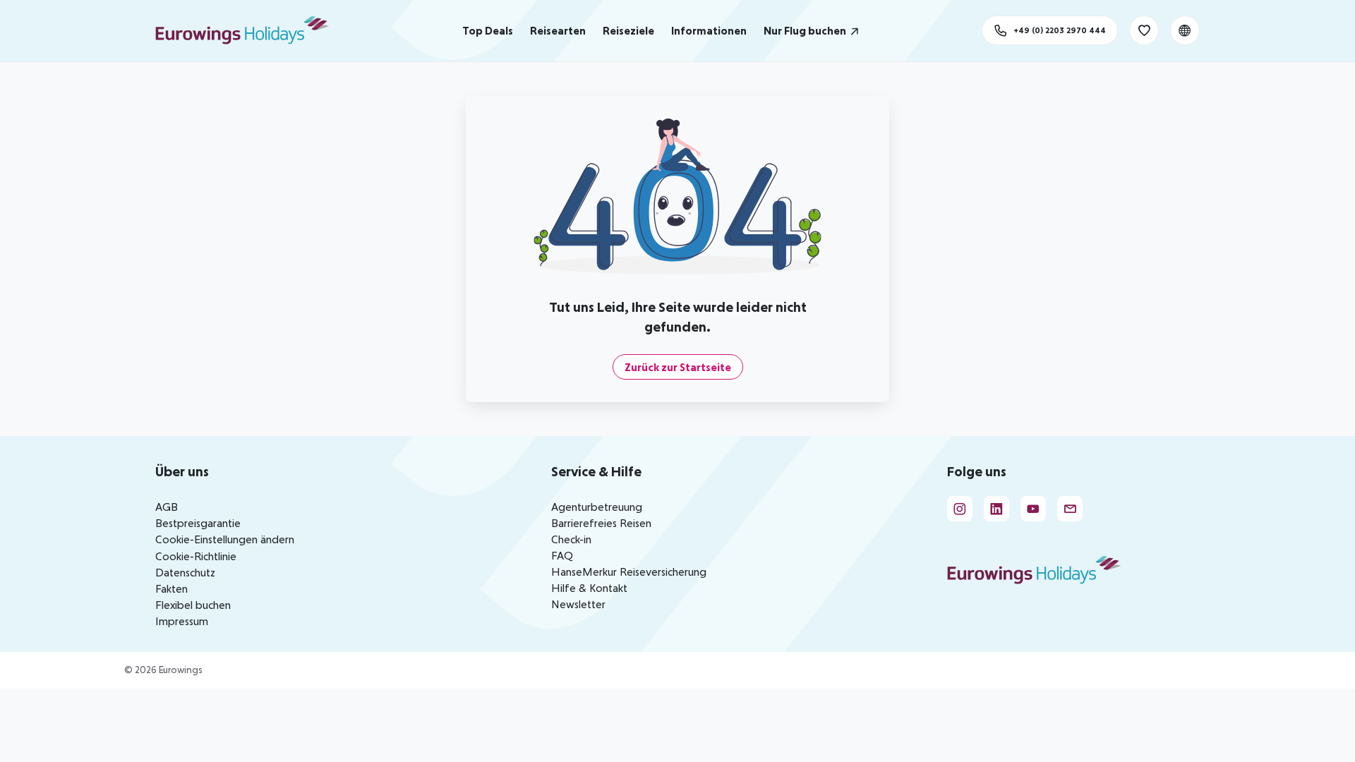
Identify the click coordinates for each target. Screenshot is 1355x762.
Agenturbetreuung (596, 506)
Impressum (181, 621)
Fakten (171, 588)
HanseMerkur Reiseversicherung (628, 571)
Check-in (571, 539)
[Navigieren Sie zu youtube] (1033, 508)
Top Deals (487, 30)
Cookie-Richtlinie (195, 556)
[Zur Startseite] (248, 30)
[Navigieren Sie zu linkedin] (996, 508)
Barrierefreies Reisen (601, 522)
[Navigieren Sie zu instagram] (959, 508)
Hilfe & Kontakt (589, 587)
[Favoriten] (1144, 30)
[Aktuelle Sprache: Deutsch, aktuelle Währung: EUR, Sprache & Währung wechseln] (1185, 30)
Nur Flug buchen (805, 30)
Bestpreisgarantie (198, 522)
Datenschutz (185, 572)
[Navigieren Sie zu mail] (1070, 508)
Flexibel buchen (193, 604)
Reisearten (558, 30)
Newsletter (578, 604)
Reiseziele (628, 30)
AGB (166, 506)
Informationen (709, 30)
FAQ (562, 555)
